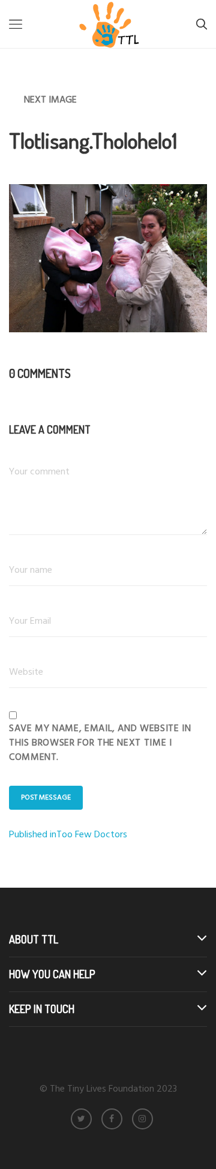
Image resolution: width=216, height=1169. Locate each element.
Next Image (50, 100)
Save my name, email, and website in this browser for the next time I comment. (100, 743)
